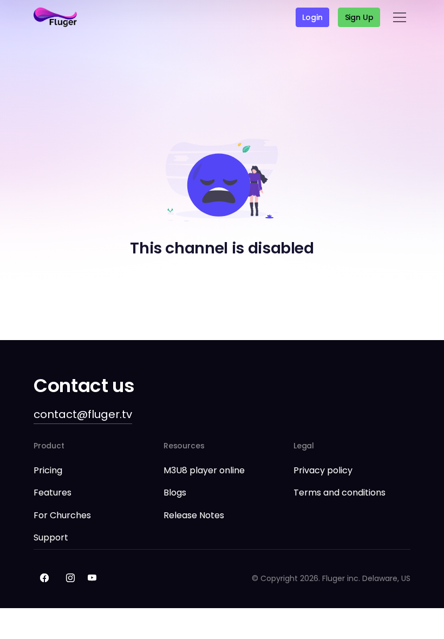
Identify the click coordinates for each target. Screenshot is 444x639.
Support (51, 537)
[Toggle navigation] (399, 17)
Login (312, 17)
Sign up (359, 17)
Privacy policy (322, 470)
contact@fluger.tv (83, 414)
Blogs (175, 492)
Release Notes (194, 515)
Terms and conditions (339, 492)
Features (52, 492)
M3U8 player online (204, 470)
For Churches (62, 515)
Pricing (48, 470)
